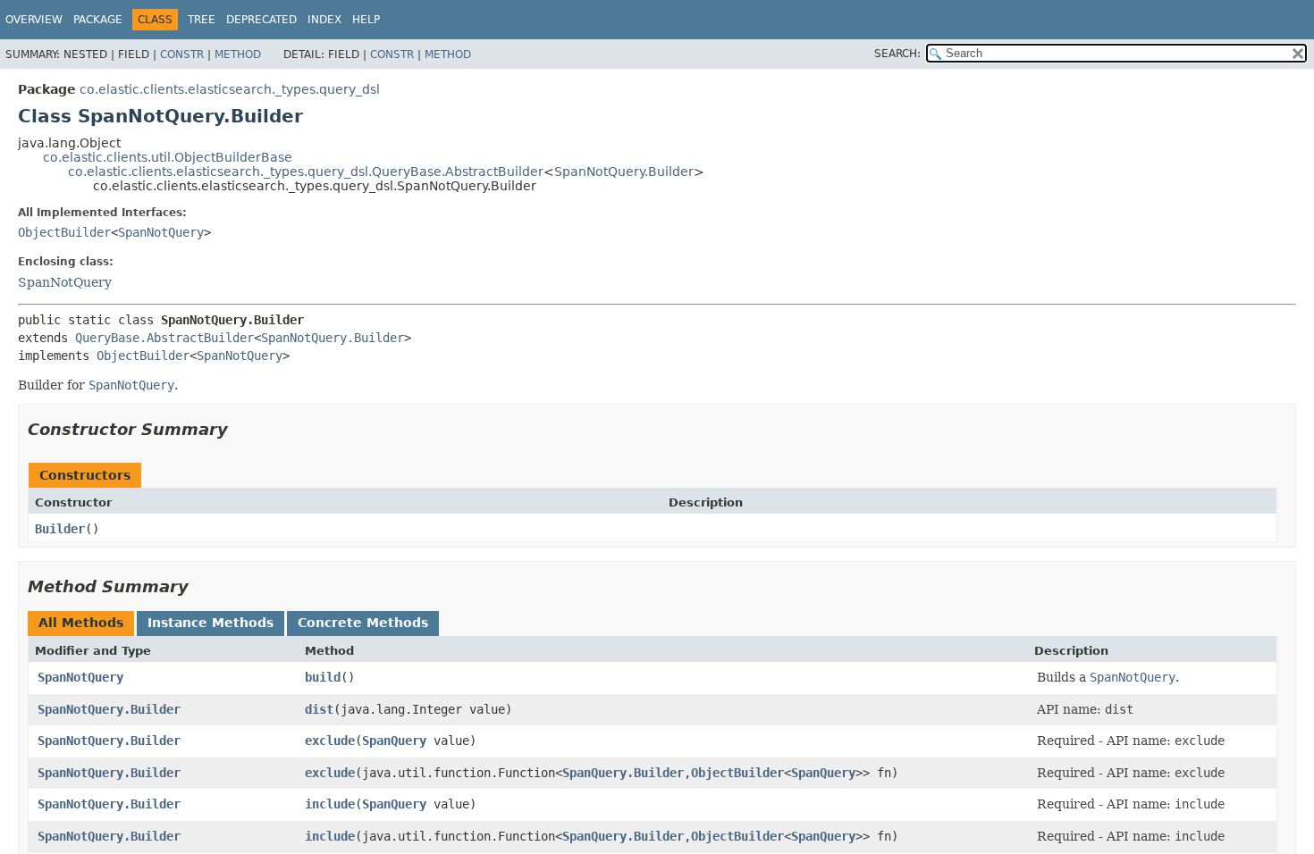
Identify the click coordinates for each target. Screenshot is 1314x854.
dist (319, 709)
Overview (34, 19)
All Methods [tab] (80, 622)
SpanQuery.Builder (623, 773)
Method (238, 54)
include (330, 804)
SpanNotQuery (161, 232)
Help (366, 19)
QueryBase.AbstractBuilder (164, 338)
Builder (60, 529)
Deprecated (261, 19)
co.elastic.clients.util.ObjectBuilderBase (167, 157)
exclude (330, 740)
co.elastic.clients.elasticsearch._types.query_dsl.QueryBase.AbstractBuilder (305, 171)
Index (324, 19)
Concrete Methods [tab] (363, 622)
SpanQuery (394, 740)
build (323, 677)
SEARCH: (897, 53)
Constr (182, 54)
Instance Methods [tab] (210, 622)
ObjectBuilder (64, 232)
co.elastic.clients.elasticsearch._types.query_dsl (230, 89)
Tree (201, 19)
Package (97, 19)
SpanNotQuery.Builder (624, 171)
